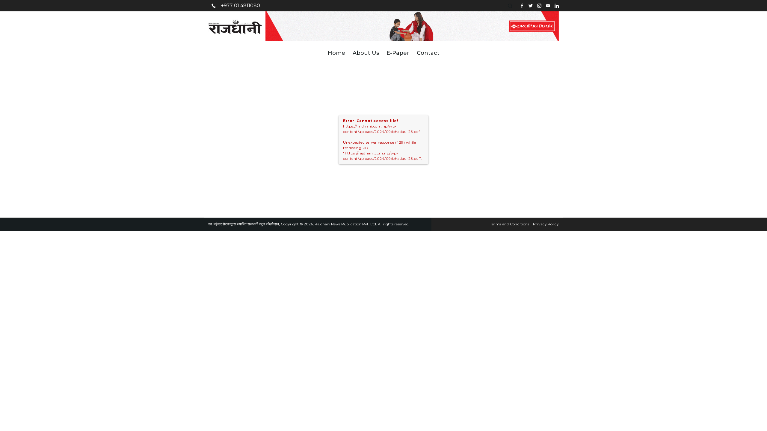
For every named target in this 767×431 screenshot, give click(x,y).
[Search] (511, 6)
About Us (366, 53)
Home (336, 53)
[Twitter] (531, 6)
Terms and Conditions (509, 224)
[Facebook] (522, 6)
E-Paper (397, 53)
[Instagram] (539, 6)
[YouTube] (548, 6)
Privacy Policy (546, 224)
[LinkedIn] (557, 6)
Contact (428, 53)
